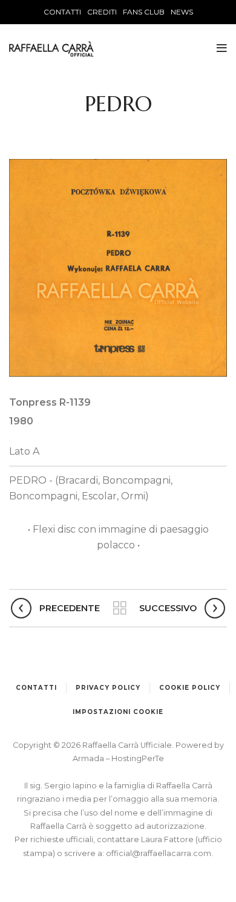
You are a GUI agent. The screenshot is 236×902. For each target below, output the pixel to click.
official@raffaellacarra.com (158, 853)
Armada (89, 758)
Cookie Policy (189, 688)
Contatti (36, 688)
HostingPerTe (137, 758)
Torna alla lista (119, 608)
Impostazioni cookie (118, 712)
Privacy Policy (108, 688)
